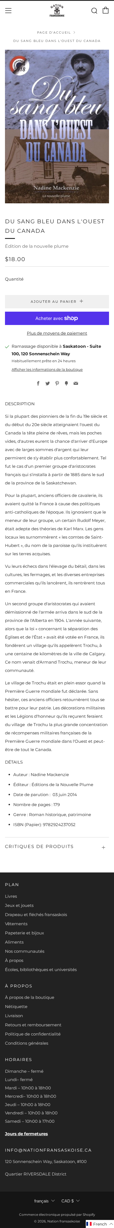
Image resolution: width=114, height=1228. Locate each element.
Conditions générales (26, 1043)
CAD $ (67, 1201)
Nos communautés (24, 951)
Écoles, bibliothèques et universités (41, 969)
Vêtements (16, 923)
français (41, 1201)
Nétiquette (16, 1006)
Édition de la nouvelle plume (37, 246)
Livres (11, 896)
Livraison (14, 1015)
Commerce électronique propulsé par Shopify (57, 1214)
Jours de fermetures (26, 1133)
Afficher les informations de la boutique (47, 369)
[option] (57, 126)
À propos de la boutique (29, 997)
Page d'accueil (54, 32)
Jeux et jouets (19, 905)
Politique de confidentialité (33, 1034)
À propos (14, 960)
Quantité (14, 279)
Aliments (14, 942)
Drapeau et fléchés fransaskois (36, 914)
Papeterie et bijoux (24, 933)
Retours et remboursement (33, 1024)
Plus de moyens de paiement (57, 333)
